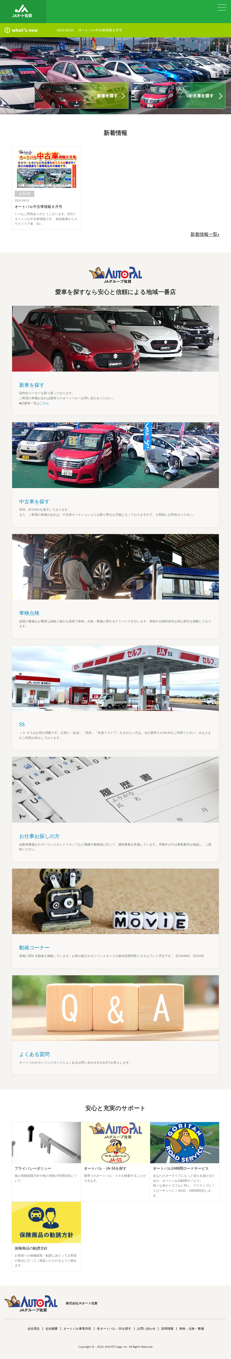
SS (22, 724)
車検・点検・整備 (191, 1328)
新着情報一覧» (204, 234)
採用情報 (167, 1328)
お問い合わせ (146, 1328)
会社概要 (51, 1328)
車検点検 (29, 613)
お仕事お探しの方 (39, 836)
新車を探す (32, 385)
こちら (44, 403)
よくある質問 (34, 1054)
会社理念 (33, 1328)
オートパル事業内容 (77, 1328)
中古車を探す (34, 501)
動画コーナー (34, 947)
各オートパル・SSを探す (114, 1328)
